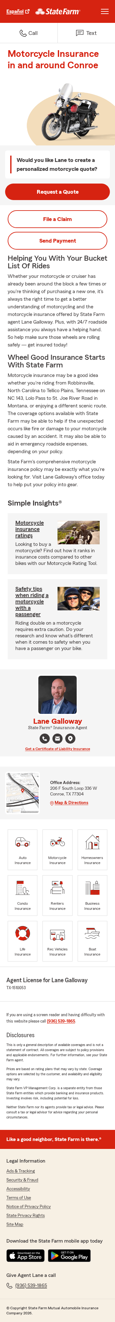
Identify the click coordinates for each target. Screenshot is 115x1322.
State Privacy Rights (25, 1215)
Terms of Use (18, 1198)
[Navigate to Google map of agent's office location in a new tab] (70, 739)
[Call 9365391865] (45, 739)
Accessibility (18, 1189)
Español (15, 11)
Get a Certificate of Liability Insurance (57, 749)
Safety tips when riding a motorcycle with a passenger (32, 601)
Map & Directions (71, 803)
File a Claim (57, 219)
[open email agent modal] (57, 739)
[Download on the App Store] (25, 1255)
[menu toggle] (104, 11)
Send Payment (57, 241)
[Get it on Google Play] (69, 1255)
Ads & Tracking (20, 1171)
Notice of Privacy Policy (28, 1207)
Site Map (14, 1224)
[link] (58, 11)
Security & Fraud (22, 1180)
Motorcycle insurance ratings (29, 529)
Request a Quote (58, 192)
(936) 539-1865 (61, 1021)
